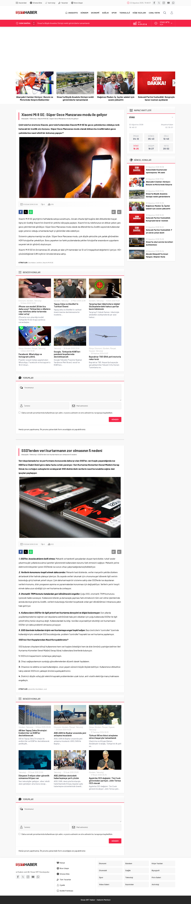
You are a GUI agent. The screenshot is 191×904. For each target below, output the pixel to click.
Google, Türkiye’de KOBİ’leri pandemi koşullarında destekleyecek (67, 354)
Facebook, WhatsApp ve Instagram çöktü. (30, 355)
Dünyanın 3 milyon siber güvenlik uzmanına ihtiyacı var (34, 776)
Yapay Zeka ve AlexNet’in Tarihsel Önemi (66, 305)
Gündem (30, 301)
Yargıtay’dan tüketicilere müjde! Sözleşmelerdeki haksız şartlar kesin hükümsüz (104, 306)
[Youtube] (168, 3)
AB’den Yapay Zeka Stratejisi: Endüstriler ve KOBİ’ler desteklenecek (33, 733)
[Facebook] (154, 3)
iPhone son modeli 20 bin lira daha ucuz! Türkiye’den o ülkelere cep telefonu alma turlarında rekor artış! (34, 310)
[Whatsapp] (173, 3)
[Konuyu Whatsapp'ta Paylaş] (31, 212)
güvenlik (31, 689)
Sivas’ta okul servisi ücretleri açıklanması (159, 243)
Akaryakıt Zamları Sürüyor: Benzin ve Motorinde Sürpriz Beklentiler (159, 184)
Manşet (34, 348)
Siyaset (92, 351)
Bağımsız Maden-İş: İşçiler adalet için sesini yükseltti (75, 98)
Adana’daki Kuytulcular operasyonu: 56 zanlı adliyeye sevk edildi (156, 172)
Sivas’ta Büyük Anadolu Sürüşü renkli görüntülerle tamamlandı (63, 23)
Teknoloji (33, 118)
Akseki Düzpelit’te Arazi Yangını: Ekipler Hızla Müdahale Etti (157, 257)
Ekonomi (22, 301)
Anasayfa (24, 118)
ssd (45, 689)
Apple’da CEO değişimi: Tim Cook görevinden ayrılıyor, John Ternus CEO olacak (105, 780)
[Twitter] (159, 3)
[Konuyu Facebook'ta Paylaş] (21, 212)
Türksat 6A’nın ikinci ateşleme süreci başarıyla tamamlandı (103, 736)
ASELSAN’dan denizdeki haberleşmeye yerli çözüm (66, 776)
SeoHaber (32, 262)
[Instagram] (164, 3)
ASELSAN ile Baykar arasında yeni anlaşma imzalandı (70, 734)
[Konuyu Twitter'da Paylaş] (26, 212)
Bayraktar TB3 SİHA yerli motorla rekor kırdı (105, 357)
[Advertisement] (95, 47)
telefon (39, 262)
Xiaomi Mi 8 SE (48, 262)
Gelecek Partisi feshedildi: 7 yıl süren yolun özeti (156, 98)
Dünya (21, 348)
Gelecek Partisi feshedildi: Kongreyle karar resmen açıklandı (115, 98)
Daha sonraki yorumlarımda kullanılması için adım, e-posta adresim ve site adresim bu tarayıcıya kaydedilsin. (67, 412)
